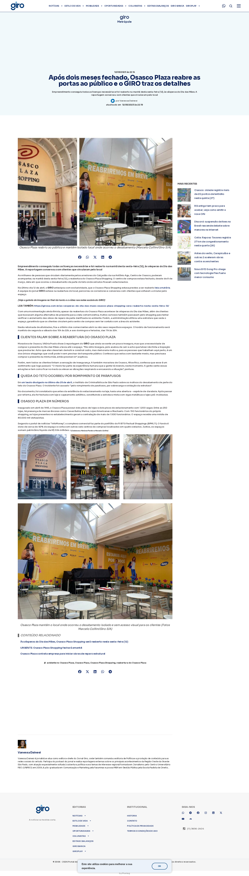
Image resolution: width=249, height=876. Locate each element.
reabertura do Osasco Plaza (131, 666)
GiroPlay (191, 6)
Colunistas (135, 6)
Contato (132, 816)
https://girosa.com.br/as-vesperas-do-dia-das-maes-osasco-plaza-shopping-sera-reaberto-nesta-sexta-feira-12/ (101, 305)
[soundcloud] (191, 815)
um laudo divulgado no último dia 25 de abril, (47, 382)
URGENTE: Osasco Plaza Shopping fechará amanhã (51, 649)
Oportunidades (113, 6)
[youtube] (184, 815)
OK (159, 866)
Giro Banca (177, 6)
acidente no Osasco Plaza (60, 666)
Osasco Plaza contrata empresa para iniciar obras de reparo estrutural (62, 655)
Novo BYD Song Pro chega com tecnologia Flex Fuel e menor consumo (210, 273)
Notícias (54, 6)
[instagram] (207, 809)
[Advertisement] (95, 706)
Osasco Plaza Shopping (103, 666)
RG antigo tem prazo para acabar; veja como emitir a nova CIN (210, 210)
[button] (80, 257)
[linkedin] (214, 809)
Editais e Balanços (158, 6)
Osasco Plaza (82, 666)
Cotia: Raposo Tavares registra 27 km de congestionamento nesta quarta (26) (212, 241)
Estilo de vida (72, 6)
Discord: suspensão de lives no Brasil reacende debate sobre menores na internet (212, 225)
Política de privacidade (140, 821)
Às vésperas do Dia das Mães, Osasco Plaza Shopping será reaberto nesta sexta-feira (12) (74, 643)
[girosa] (222, 809)
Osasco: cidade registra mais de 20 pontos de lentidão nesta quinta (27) (211, 194)
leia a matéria (162, 287)
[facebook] (199, 809)
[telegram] (191, 809)
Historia (132, 811)
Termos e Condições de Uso (142, 827)
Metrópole (124, 21)
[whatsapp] (224, 6)
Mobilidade (92, 6)
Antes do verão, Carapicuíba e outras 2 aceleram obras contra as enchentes (212, 257)
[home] (17, 6)
